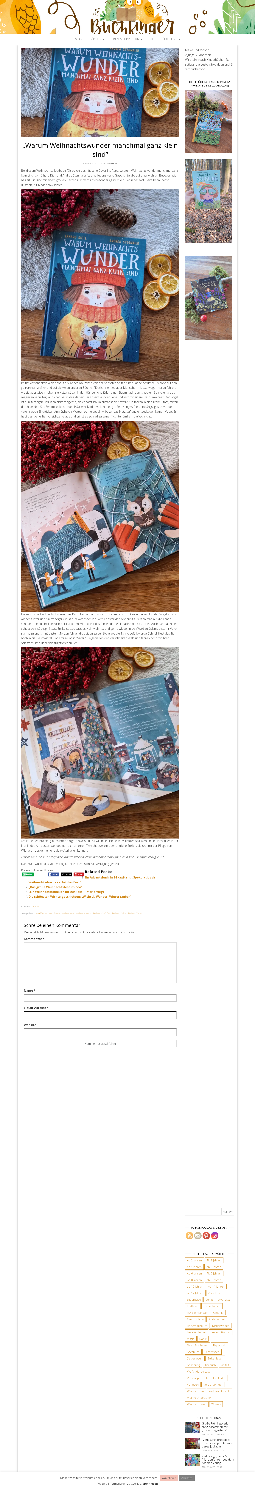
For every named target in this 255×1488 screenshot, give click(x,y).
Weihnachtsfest (119, 913)
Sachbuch (193, 1352)
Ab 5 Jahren (54, 913)
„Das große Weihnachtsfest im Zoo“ (55, 887)
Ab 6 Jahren (194, 1273)
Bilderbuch (194, 1299)
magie (191, 1339)
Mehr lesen (150, 1483)
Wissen (216, 1404)
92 (221, 1450)
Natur (202, 1339)
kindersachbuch (197, 1326)
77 (218, 1467)
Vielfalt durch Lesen (199, 1371)
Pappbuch (219, 1345)
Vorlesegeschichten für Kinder (206, 1378)
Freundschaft (211, 1306)
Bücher (96, 39)
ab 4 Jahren (41, 913)
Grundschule (195, 1319)
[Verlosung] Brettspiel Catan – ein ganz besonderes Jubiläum (217, 1443)
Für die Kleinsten (197, 1312)
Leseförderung (196, 1332)
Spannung (193, 1365)
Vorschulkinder (213, 1384)
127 (218, 1434)
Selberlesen (195, 1358)
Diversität (224, 1299)
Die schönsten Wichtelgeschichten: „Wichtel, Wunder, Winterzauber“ (80, 897)
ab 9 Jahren (214, 1280)
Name (29, 991)
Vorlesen (193, 1384)
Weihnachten (68, 913)
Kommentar (34, 939)
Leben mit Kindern (125, 39)
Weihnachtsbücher (101, 913)
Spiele (152, 39)
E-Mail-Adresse (36, 1008)
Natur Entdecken (197, 1345)
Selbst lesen (215, 1358)
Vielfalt (225, 1365)
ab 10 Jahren (195, 1286)
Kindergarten (217, 1319)
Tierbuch (210, 1365)
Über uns (170, 39)
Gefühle (218, 1312)
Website (30, 1025)
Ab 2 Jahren (194, 1260)
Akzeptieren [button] (169, 1478)
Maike (114, 163)
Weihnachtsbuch (83, 913)
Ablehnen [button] (186, 1478)
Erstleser (193, 1306)
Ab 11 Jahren (216, 1286)
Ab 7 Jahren (214, 1273)
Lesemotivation (220, 1332)
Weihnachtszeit (135, 913)
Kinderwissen (220, 1326)
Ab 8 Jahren (194, 1280)
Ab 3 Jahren (214, 1260)
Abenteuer (215, 1293)
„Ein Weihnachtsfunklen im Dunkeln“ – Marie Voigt (66, 892)
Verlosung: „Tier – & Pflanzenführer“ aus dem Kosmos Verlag (218, 1459)
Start (79, 39)
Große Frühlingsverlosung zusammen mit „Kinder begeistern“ (215, 1427)
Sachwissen (212, 1352)
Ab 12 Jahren (195, 1293)
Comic (209, 1299)
